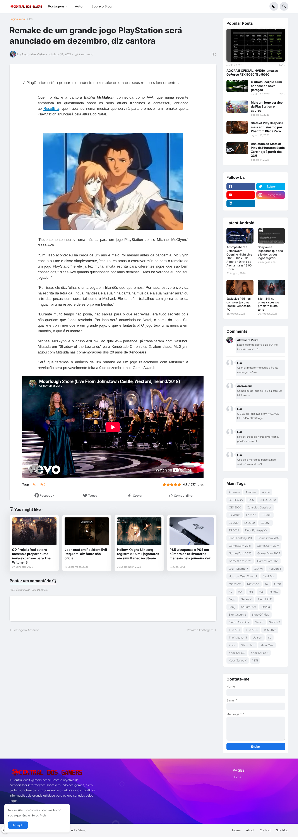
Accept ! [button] (18, 825)
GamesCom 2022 (268, 553)
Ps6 (261, 591)
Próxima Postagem (200, 630)
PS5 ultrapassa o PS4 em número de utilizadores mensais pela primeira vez (190, 554)
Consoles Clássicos (259, 507)
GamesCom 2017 (268, 538)
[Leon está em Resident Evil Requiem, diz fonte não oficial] (87, 531)
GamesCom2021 (267, 561)
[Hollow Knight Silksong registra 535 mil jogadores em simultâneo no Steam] (139, 531)
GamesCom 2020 (240, 553)
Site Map (282, 830)
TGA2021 (234, 630)
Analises (251, 492)
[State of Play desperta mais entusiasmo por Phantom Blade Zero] (237, 127)
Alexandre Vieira (74, 830)
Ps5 (42, 484)
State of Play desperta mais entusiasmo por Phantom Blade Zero (267, 127)
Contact (265, 830)
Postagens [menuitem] (56, 6)
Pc (230, 591)
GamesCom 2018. (240, 545)
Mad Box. (269, 576)
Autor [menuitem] (79, 6)
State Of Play (260, 614)
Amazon (234, 492)
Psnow (273, 591)
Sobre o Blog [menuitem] (101, 6)
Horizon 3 (275, 568)
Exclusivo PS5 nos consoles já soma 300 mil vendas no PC (238, 304)
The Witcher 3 (238, 637)
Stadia (266, 607)
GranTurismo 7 (238, 568)
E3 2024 (234, 530)
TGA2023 (252, 630)
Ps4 (31, 19)
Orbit (277, 584)
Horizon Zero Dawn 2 (243, 576)
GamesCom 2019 (268, 545)
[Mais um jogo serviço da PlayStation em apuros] (237, 107)
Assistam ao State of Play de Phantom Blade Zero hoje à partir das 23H (268, 150)
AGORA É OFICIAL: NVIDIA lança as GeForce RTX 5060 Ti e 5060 (252, 72)
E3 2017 (251, 515)
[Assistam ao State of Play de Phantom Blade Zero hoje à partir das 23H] (237, 148)
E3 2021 (265, 522)
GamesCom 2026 (240, 561)
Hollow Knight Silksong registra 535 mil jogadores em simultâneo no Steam (138, 554)
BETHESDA (236, 499)
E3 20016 (234, 515)
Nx (266, 584)
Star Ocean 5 (237, 614)
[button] (273, 6)
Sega (232, 599)
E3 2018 (266, 515)
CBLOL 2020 (268, 499)
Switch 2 (274, 622)
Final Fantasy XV (256, 530)
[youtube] (240, 195)
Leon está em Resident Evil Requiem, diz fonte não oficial (86, 554)
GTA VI (258, 568)
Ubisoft (257, 637)
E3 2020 (249, 522)
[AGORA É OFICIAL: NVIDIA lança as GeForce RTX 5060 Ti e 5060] (255, 45)
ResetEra (51, 108)
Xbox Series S (259, 652)
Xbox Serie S (237, 652)
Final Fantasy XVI (240, 538)
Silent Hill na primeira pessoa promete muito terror (268, 304)
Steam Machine (239, 622)
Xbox (232, 645)
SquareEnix (248, 607)
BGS (251, 499)
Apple (266, 492)
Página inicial (18, 19)
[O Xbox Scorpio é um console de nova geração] (237, 86)
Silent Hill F (264, 599)
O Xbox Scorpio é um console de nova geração (266, 86)
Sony (232, 607)
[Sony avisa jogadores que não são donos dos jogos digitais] (271, 236)
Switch (259, 622)
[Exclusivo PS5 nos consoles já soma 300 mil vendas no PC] (239, 287)
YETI (255, 660)
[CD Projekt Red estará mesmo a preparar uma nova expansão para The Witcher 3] (34, 531)
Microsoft (235, 584)
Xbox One (266, 645)
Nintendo (253, 584)
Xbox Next (248, 645)
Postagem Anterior (25, 630)
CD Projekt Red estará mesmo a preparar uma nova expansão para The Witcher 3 (31, 556)
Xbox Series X (238, 660)
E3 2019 (233, 522)
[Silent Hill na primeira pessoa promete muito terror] (271, 287)
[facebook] (240, 186)
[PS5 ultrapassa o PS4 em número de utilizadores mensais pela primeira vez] (192, 531)
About (250, 830)
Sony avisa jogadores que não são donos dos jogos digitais (270, 252)
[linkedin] (240, 203)
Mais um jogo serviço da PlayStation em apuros (267, 106)
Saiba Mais (38, 815)
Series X (246, 599)
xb (269, 637)
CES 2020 (235, 507)
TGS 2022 (270, 630)
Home (237, 777)
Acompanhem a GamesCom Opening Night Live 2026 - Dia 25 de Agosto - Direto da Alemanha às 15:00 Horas (239, 258)
